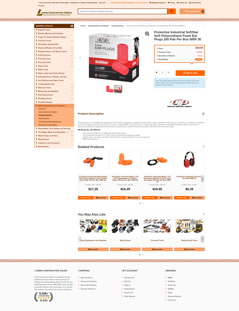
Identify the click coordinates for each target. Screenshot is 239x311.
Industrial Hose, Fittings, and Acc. (52, 77)
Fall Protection (44, 55)
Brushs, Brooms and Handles (50, 33)
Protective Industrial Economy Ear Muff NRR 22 (189, 177)
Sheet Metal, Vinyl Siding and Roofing (54, 128)
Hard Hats (42, 109)
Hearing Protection (45, 115)
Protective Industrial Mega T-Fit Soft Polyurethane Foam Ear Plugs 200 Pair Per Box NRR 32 (125, 178)
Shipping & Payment (158, 3)
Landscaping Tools (46, 84)
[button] (147, 34)
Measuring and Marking (48, 91)
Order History (196, 3)
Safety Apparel (43, 118)
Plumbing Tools (45, 98)
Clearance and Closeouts (49, 143)
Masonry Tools (44, 88)
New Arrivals (43, 147)
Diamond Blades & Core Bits (50, 48)
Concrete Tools (44, 41)
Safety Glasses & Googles (47, 112)
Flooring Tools (44, 62)
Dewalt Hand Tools (189, 240)
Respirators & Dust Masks (47, 125)
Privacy (172, 3)
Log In (42, 6)
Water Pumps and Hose (48, 136)
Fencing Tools (44, 59)
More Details (101, 197)
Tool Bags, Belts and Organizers (52, 132)
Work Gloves (43, 139)
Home (83, 26)
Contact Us (182, 3)
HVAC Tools (43, 70)
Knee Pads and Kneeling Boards (49, 122)
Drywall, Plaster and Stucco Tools (52, 51)
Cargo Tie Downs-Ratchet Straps (52, 37)
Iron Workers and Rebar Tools (50, 80)
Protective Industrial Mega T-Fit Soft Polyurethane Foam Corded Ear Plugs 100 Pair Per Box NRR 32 (157, 179)
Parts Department (45, 95)
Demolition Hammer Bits (48, 44)
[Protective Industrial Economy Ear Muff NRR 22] (189, 160)
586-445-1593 (57, 3)
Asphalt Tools (44, 30)
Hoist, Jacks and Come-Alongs (51, 73)
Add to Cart (191, 73)
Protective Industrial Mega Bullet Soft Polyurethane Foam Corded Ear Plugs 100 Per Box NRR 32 (93, 178)
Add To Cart (86, 197)
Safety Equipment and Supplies (51, 106)
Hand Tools (43, 66)
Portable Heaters (45, 102)
